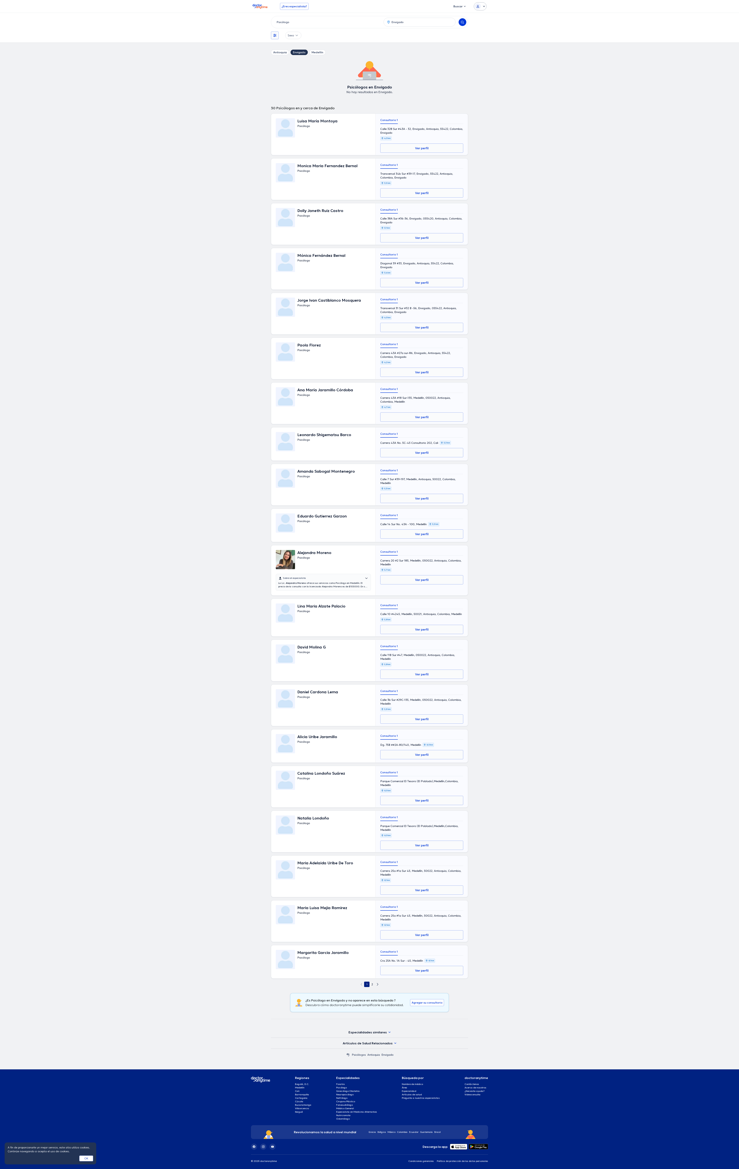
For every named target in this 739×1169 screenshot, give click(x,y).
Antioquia (280, 52)
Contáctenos (472, 1084)
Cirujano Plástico (345, 1101)
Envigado (299, 52)
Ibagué (299, 1111)
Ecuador (414, 1132)
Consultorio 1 (389, 120)
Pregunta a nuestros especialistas (421, 1097)
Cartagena (301, 1097)
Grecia (372, 1132)
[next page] (377, 984)
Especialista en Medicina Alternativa (356, 1111)
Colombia (402, 1132)
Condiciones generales (421, 1161)
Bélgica (382, 1132)
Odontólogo (343, 1118)
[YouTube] (272, 1147)
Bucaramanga (303, 1104)
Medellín (317, 52)
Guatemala (426, 1132)
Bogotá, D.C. (302, 1084)
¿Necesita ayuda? (475, 1091)
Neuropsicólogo (345, 1094)
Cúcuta (299, 1101)
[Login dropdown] (480, 6)
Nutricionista (343, 1115)
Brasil (437, 1132)
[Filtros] (275, 35)
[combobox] (326, 22)
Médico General (345, 1108)
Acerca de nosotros (475, 1087)
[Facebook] (254, 1147)
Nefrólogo (341, 1097)
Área (404, 1087)
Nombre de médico (412, 1084)
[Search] (462, 22)
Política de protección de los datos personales (462, 1161)
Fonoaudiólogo (344, 1104)
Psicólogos (359, 1054)
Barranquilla (302, 1094)
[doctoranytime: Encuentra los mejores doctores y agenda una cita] (348, 1054)
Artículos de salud (412, 1094)
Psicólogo (341, 1087)
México (391, 1132)
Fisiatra (340, 1084)
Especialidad (409, 1091)
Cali (297, 1091)
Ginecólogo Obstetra (348, 1091)
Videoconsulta (473, 1094)
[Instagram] (263, 1147)
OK (86, 1158)
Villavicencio (302, 1108)
